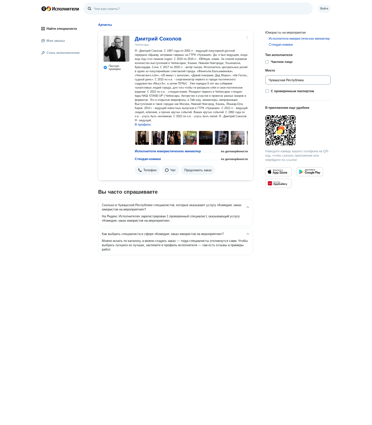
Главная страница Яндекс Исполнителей (60, 8)
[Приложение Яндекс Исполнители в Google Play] (310, 171)
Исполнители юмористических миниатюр (168, 151)
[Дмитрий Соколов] (116, 49)
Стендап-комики (148, 159)
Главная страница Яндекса (43, 8)
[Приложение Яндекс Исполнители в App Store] (278, 171)
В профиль (143, 124)
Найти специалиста (61, 28)
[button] (147, 170)
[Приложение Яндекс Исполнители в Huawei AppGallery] (278, 183)
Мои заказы (55, 40)
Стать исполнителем (62, 52)
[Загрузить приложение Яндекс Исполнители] (298, 130)
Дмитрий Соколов (158, 39)
